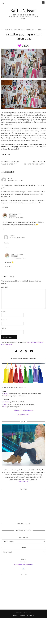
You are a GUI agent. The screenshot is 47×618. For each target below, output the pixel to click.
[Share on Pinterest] (8, 154)
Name (3, 311)
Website (3, 328)
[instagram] (21, 351)
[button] (44, 2)
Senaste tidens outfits (35, 162)
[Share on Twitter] (5, 154)
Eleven (5, 404)
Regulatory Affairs (23, 414)
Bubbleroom (7, 396)
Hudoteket (6, 402)
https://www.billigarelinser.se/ (23, 564)
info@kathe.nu (23, 481)
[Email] (31, 351)
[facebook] (26, 351)
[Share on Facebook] (2, 154)
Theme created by (23, 615)
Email (4, 320)
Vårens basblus (10, 162)
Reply (5, 207)
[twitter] (15, 351)
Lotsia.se (23, 562)
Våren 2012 (37, 30)
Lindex (5, 393)
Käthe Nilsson (23, 10)
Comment (4, 287)
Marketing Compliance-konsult (23, 410)
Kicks (5, 407)
